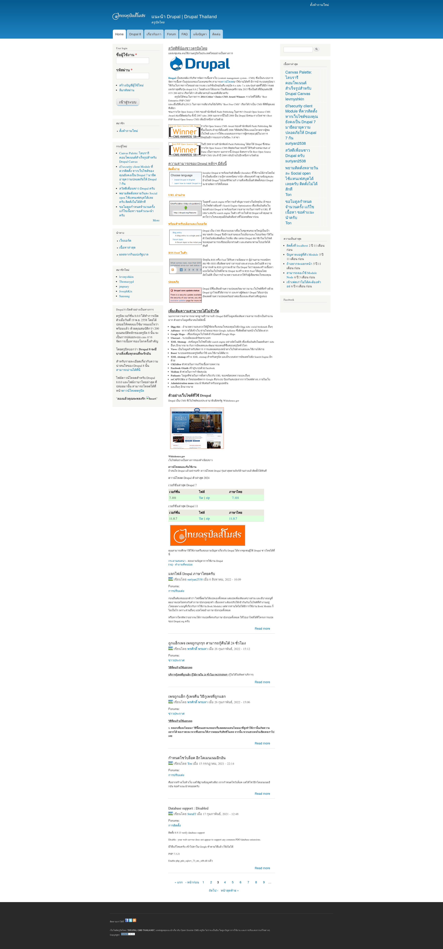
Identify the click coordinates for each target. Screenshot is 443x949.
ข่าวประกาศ (176, 660)
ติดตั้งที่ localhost (297, 245)
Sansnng (124, 296)
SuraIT (191, 814)
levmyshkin (126, 277)
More (156, 220)
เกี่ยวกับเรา (154, 34)
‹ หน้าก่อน (192, 882)
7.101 (235, 498)
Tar (201, 498)
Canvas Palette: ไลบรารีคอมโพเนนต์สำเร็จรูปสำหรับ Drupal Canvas (138, 157)
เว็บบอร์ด (125, 240)
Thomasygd (126, 281)
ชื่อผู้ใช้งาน (126, 54)
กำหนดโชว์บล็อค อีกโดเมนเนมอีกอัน (196, 757)
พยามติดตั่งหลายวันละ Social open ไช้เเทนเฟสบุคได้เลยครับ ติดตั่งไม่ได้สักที (138, 197)
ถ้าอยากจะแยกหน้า (299, 264)
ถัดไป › (213, 890)
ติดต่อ (216, 34)
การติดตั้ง (174, 825)
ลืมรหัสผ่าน (126, 90)
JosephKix (125, 291)
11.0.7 (233, 518)
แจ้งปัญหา (200, 34)
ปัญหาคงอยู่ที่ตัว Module (302, 254)
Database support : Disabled (188, 808)
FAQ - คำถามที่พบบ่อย (180, 564)
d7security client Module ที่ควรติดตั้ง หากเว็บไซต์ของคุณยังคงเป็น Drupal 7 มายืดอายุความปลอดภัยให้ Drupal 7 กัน (138, 175)
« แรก (179, 882)
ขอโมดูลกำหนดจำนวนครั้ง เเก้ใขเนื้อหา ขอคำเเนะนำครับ (137, 211)
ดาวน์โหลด (227, 81)
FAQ (185, 34)
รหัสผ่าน (124, 70)
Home (119, 34)
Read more (262, 628)
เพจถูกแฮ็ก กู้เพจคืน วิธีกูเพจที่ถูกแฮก (197, 696)
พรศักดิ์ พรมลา (197, 649)
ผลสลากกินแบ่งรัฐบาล (133, 254)
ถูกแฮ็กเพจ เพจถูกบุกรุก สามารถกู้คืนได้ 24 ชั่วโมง (207, 643)
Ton (189, 763)
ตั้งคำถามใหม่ (319, 4)
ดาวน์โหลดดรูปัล (133, 390)
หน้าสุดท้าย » (230, 890)
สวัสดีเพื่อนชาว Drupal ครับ (137, 188)
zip (208, 498)
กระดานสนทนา (177, 561)
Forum (171, 34)
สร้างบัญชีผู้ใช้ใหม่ (131, 85)
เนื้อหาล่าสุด (127, 247)
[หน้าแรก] (129, 17)
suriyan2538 (195, 579)
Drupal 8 (135, 34)
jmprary (124, 286)
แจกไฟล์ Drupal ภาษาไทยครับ (191, 573)
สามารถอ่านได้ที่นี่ (128, 370)
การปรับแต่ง (176, 590)
